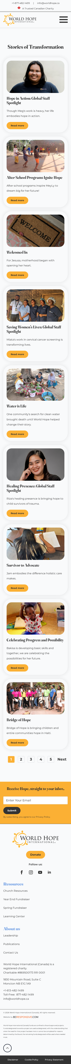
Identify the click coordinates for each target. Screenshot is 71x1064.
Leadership (10, 935)
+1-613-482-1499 (13, 990)
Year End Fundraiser (16, 899)
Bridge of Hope (19, 720)
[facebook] (21, 872)
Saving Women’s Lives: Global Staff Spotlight (34, 329)
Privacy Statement (54, 1059)
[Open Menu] (63, 19)
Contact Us (10, 952)
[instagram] (31, 872)
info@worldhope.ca (48, 3)
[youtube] (40, 872)
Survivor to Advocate (23, 565)
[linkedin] (49, 872)
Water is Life (16, 406)
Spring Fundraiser (15, 907)
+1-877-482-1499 (21, 3)
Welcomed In (17, 252)
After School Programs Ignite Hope (34, 177)
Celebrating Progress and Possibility (35, 640)
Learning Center (14, 916)
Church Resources (15, 890)
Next (62, 759)
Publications (11, 944)
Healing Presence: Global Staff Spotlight (30, 488)
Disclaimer (13, 1059)
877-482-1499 (25, 994)
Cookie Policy (31, 1059)
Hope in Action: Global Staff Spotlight (28, 100)
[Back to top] (7, 1048)
